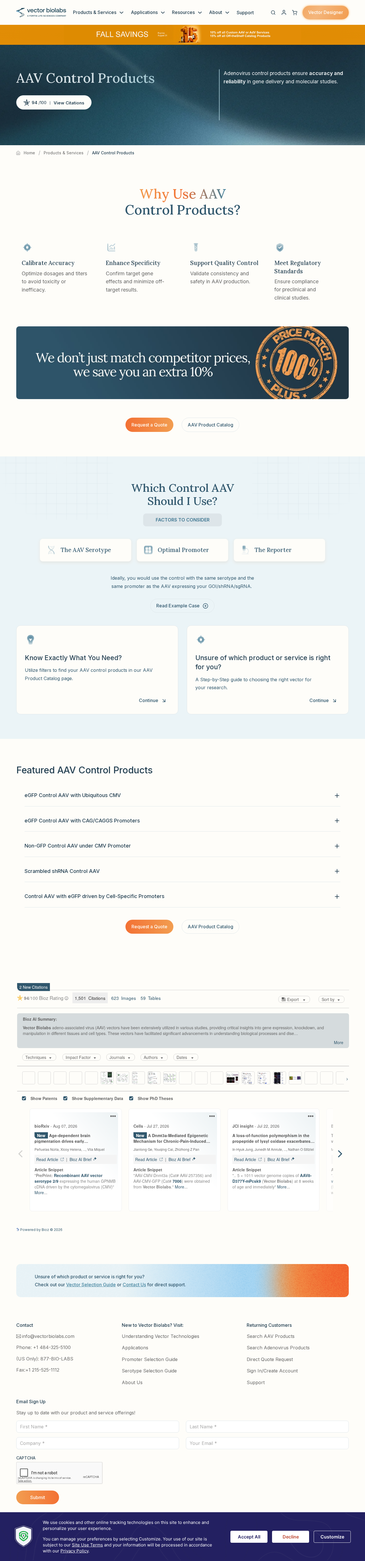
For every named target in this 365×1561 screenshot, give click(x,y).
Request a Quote (149, 425)
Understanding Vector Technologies (160, 1336)
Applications (144, 12)
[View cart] (294, 12)
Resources (183, 12)
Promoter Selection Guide (150, 1359)
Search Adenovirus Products (278, 1347)
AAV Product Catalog (210, 425)
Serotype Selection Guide (149, 1371)
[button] (273, 12)
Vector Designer (325, 12)
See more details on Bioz (328, 1229)
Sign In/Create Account (272, 1371)
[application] (182, 1536)
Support (245, 12)
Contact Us (134, 1284)
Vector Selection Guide (91, 1284)
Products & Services (94, 12)
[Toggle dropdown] (121, 12)
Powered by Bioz (30, 116)
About (215, 12)
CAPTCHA (25, 1457)
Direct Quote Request (270, 1359)
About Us (132, 1382)
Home (29, 152)
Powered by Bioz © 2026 (40, 1230)
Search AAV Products (271, 1336)
